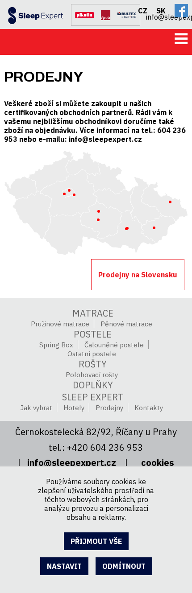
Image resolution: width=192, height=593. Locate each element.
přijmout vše (96, 541)
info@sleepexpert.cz (169, 15)
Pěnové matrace (126, 324)
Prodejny (109, 408)
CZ (142, 10)
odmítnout (124, 566)
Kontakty (148, 408)
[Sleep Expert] (31, 13)
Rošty (93, 364)
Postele (93, 334)
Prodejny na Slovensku (137, 274)
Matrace (92, 313)
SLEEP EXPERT (93, 397)
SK (161, 10)
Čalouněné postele (114, 345)
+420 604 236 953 (105, 447)
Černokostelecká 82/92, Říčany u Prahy (96, 432)
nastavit (64, 566)
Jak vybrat (36, 408)
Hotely (73, 408)
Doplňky (93, 385)
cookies (157, 463)
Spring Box (56, 345)
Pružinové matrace (60, 324)
